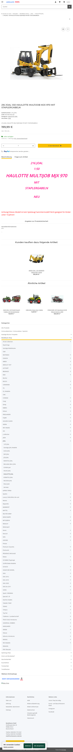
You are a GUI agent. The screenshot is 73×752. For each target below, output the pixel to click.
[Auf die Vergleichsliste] (63, 29)
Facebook (51, 712)
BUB (4, 375)
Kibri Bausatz (7, 649)
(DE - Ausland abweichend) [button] (20, 138)
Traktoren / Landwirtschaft (11, 616)
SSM (4, 351)
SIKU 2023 (6, 583)
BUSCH (5, 381)
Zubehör (5, 358)
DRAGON (5, 646)
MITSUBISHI (6, 520)
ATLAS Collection (8, 342)
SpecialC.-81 (6, 596)
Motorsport (6, 527)
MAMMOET (6, 507)
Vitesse (5, 633)
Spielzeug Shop (6, 653)
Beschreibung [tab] (6, 157)
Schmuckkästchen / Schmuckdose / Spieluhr (14, 331)
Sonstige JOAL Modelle (10, 447)
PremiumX (6, 550)
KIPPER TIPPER (7, 490)
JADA (4, 437)
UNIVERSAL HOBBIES (9, 623)
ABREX (5, 361)
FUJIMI (5, 418)
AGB (28, 700)
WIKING (5, 639)
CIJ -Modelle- (6, 391)
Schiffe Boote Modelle (9, 563)
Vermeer (6, 487)
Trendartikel (5, 666)
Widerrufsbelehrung (33, 703)
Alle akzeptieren (39, 746)
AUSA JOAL (7, 451)
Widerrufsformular (32, 707)
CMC (4, 394)
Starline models (7, 600)
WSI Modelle (6, 643)
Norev (4, 530)
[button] (56, 2)
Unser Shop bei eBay (55, 700)
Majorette (6, 504)
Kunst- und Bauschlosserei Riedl (57, 704)
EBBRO (5, 408)
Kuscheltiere (5, 663)
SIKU (4, 573)
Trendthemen (5, 669)
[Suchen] (69, 7)
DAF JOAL (6, 454)
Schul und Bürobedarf (8, 656)
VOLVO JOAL (7, 471)
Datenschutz (31, 710)
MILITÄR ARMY (7, 514)
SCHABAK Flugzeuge (9, 560)
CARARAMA (6, 385)
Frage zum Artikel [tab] (21, 157)
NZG (4, 537)
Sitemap (8, 710)
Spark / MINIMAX (8, 593)
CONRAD (5, 398)
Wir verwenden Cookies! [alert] (12, 745)
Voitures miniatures (9, 636)
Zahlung (8, 703)
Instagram (52, 708)
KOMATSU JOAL (8, 477)
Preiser (5, 543)
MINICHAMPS (7, 517)
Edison (5, 411)
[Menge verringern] (3, 146)
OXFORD (5, 540)
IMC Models (6, 428)
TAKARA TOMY (7, 603)
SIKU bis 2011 (7, 586)
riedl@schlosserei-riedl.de (14, 736)
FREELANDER (7, 414)
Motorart (5, 524)
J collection (6, 434)
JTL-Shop (64, 749)
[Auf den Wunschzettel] (68, 29)
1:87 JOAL (6, 444)
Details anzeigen (8, 747)
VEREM (5, 629)
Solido (4, 590)
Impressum (30, 718)
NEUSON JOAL (8, 481)
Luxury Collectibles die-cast (11, 497)
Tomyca (5, 610)
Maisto (5, 500)
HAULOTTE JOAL (12, 116)
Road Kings (6, 345)
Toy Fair (5, 613)
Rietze (4, 557)
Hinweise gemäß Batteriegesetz (32, 714)
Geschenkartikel (6, 659)
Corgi (4, 401)
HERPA (5, 424)
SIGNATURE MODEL (8, 570)
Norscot (5, 533)
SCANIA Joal (7, 467)
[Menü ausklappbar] (2, 1)
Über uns (8, 700)
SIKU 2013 (6, 580)
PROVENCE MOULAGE (9, 553)
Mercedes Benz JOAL (10, 464)
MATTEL (5, 510)
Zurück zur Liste (7, 13)
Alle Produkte (5, 328)
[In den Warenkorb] (2, 25)
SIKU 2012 (6, 576)
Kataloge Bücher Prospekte (9, 334)
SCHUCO (5, 567)
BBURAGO (6, 371)
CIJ (3, 388)
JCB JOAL (6, 457)
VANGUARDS (6, 626)
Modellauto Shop (6, 338)
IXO (4, 431)
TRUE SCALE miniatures (10, 620)
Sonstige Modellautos (9, 348)
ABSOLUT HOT (7, 365)
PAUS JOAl (7, 484)
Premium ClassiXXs (8, 547)
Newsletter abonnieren (13, 707)
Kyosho (5, 494)
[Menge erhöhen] (33, 146)
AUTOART (6, 368)
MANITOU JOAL (8, 461)
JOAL (4, 441)
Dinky (4, 404)
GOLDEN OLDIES (8, 421)
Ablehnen (28, 746)
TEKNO (5, 606)
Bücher (5, 378)
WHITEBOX (6, 355)
